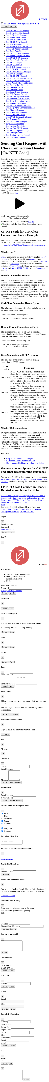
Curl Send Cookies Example (17, 53)
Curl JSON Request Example (17, 130)
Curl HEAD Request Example (18, 81)
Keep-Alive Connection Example (19, 458)
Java (45, 479)
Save (11, 609)
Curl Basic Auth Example (16, 51)
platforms (43, 261)
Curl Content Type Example (17, 85)
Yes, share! (14, 714)
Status (3, 1032)
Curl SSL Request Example (17, 94)
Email (3, 999)
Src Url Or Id (6, 965)
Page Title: (5, 675)
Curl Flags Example (14, 65)
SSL (6, 270)
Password (5, 527)
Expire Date (6, 1030)
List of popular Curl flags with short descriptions (25, 463)
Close (13, 1009)
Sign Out (5, 1009)
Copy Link (5, 734)
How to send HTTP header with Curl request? (19, 500)
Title (3, 913)
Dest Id (4, 983)
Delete (12, 632)
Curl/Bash (32, 479)
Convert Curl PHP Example (17, 128)
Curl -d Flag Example (14, 87)
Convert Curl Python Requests (18, 96)
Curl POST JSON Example (17, 58)
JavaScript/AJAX (12, 479)
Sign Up (12, 593)
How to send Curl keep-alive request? (16, 496)
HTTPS (18, 266)
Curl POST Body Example (17, 42)
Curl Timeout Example (15, 110)
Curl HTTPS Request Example (18, 71)
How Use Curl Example (15, 115)
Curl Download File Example (18, 33)
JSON (32, 24)
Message (4, 780)
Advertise (29, 509)
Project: (4, 1058)
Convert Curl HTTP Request (17, 31)
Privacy (10, 509)
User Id (4, 1022)
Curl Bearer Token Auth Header (19, 46)
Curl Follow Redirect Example (18, 99)
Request (7, 821)
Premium (37, 509)
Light (6, 816)
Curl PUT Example (13, 62)
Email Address (7, 524)
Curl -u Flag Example (14, 90)
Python (13, 24)
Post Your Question (9, 929)
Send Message (15, 782)
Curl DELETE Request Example (19, 78)
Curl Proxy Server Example (17, 92)
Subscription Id (7, 1024)
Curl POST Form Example (16, 40)
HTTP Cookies (23, 268)
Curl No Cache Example (16, 137)
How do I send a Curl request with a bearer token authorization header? (23, 497)
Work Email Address (9, 585)
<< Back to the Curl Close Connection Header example (23, 245)
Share (11, 686)
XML (37, 24)
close (3, 505)
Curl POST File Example (16, 37)
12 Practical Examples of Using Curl (20, 461)
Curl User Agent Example (16, 112)
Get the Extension (8, 896)
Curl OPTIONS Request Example (19, 83)
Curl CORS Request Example (18, 67)
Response (8, 828)
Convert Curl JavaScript (15, 126)
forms (14, 268)
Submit (4, 952)
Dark (6, 813)
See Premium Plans (7, 859)
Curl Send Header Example (17, 60)
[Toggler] (2, 22)
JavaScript (21, 24)
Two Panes (8, 819)
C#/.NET (4, 482)
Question (4, 924)
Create (12, 971)
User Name (5, 1038)
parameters (33, 259)
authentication (39, 268)
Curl (8, 24)
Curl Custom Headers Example (18, 135)
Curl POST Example (14, 74)
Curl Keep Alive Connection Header (20, 108)
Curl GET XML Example (16, 69)
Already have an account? (11, 591)
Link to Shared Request (10, 926)
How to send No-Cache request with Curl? (22, 501)
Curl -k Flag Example (14, 133)
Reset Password (7, 529)
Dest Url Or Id (7, 968)
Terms (15, 509)
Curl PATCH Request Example (18, 105)
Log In (12, 532)
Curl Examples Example (15, 119)
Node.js (23, 479)
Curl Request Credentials (16, 103)
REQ (43, 19)
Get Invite (5, 874)
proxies (4, 268)
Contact (5, 26)
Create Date (5, 1027)
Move (12, 662)
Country (4, 1043)
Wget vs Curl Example (15, 124)
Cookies (21, 509)
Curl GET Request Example (17, 49)
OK (3, 754)
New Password (7, 798)
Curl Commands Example (16, 121)
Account (13, 26)
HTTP (3, 24)
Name (3, 766)
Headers (7, 824)
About (3, 509)
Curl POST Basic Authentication (19, 117)
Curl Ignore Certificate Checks (18, 56)
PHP (27, 24)
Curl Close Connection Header (18, 101)
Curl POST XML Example (17, 76)
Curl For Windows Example (17, 44)
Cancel (4, 532)
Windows (15, 264)
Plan (3, 1004)
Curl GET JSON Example (16, 35)
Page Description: (8, 684)
